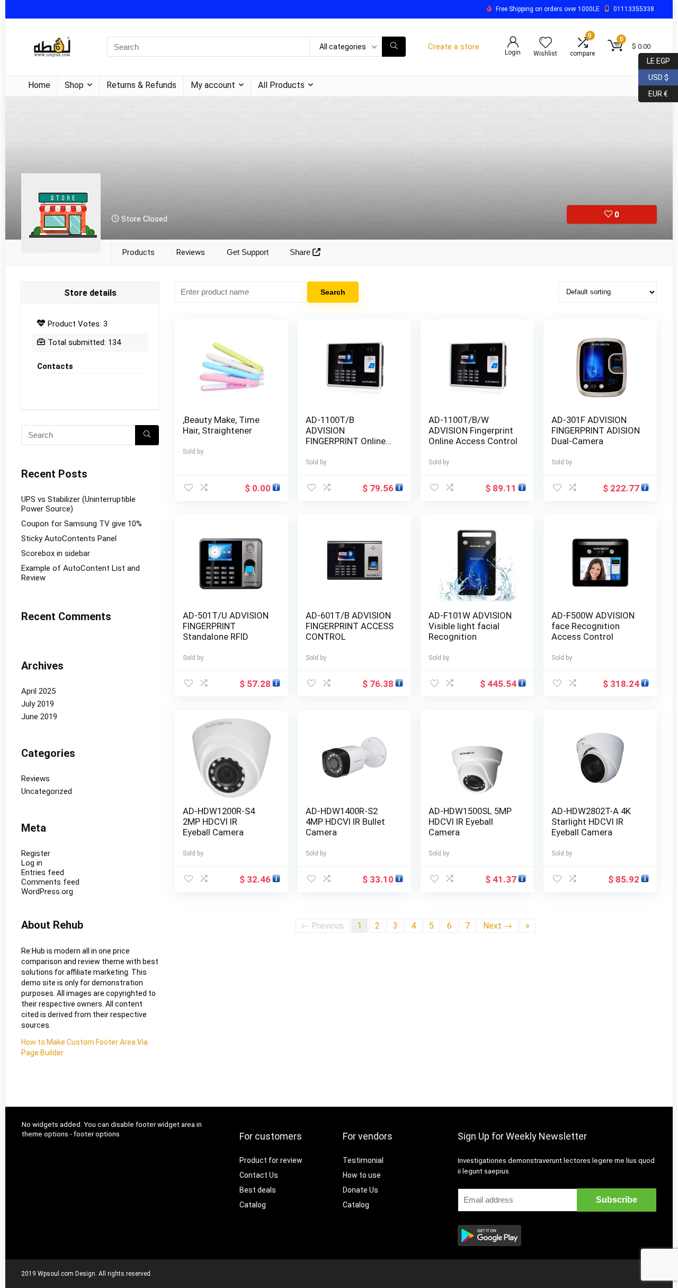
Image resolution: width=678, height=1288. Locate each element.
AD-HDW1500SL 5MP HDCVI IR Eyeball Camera (470, 821)
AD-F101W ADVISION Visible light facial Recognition (470, 626)
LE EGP (654, 59)
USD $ (653, 75)
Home (39, 85)
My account (213, 85)
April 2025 (38, 691)
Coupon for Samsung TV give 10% (81, 523)
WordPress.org (47, 891)
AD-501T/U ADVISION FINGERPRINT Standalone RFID (226, 626)
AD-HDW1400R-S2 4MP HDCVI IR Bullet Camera (345, 821)
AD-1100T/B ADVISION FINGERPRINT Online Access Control (346, 435)
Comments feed (50, 882)
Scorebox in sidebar (55, 553)
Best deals (257, 1190)
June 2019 (39, 716)
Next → (497, 926)
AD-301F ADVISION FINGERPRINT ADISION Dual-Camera (595, 430)
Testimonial (363, 1160)
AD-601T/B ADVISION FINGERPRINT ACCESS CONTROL (350, 626)
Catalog (252, 1205)
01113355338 (633, 9)
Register (35, 853)
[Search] (394, 47)
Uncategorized (46, 791)
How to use (362, 1175)
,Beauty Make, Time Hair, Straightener (221, 425)
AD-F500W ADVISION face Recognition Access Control (593, 626)
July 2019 (37, 704)
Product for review (270, 1160)
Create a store (453, 46)
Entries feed (42, 872)
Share (301, 252)
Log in (31, 863)
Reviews (190, 252)
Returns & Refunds (141, 85)
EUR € (653, 92)
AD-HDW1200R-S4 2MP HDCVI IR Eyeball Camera (219, 821)
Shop (74, 85)
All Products (281, 85)
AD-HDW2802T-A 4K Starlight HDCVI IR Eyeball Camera (591, 821)
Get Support (248, 252)
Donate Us (360, 1190)
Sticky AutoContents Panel (69, 538)
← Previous (322, 926)
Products (138, 252)
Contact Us (258, 1175)
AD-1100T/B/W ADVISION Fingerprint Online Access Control (473, 430)
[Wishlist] (545, 43)
